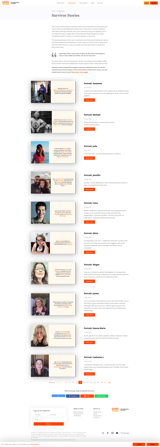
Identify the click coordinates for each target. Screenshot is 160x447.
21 (105, 382)
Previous (51, 382)
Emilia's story (97, 412)
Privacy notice (97, 416)
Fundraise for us (78, 414)
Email (88, 396)
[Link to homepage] (11, 3)
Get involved (83, 3)
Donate (154, 3)
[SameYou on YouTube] (117, 433)
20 (101, 382)
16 (87, 382)
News (92, 3)
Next (109, 382)
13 (77, 382)
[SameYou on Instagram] (112, 433)
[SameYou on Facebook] (107, 433)
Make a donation (79, 412)
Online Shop (77, 416)
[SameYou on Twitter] (103, 433)
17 (91, 382)
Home (53, 11)
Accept (139, 444)
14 (80, 382)
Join (146, 3)
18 (94, 382)
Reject (153, 444)
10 (66, 382)
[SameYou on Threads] (124, 433)
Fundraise (100, 3)
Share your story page (79, 72)
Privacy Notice (34, 444)
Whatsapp (102, 396)
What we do (60, 3)
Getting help (72, 3)
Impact (95, 414)
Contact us (96, 417)
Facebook (74, 396)
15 (84, 382)
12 (73, 382)
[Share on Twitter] (58, 395)
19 (98, 382)
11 (69, 382)
